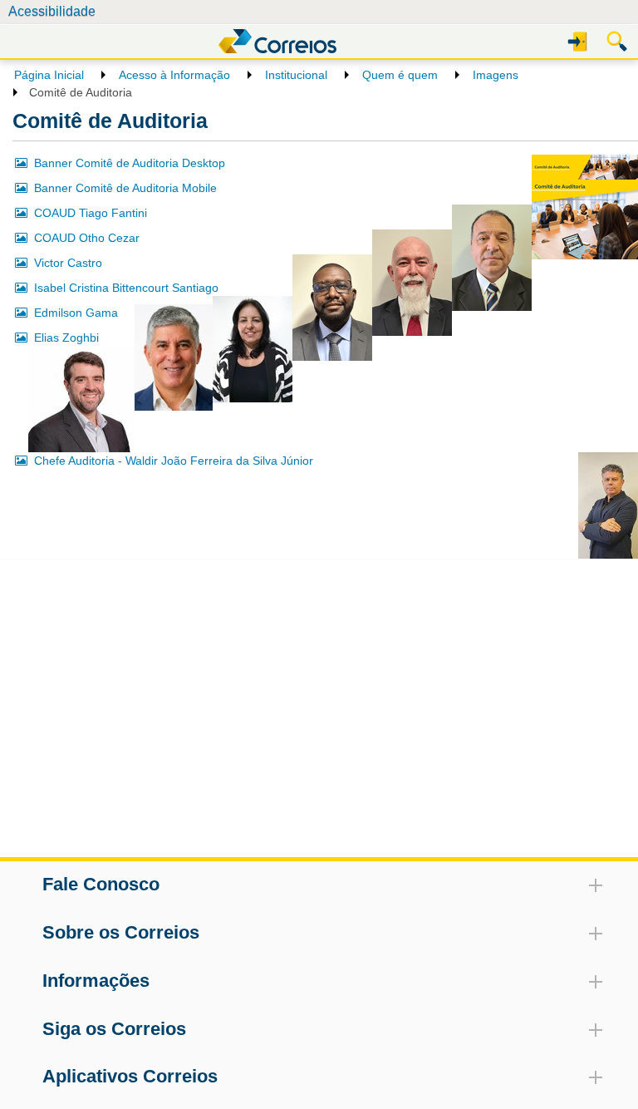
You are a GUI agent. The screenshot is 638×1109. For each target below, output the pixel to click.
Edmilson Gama (76, 312)
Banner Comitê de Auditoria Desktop (129, 163)
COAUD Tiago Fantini (90, 212)
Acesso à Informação (174, 74)
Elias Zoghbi (66, 337)
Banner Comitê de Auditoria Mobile (125, 188)
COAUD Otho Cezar (87, 237)
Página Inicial (49, 74)
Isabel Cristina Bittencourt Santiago (126, 287)
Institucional (296, 74)
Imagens (495, 74)
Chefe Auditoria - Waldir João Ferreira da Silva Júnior (173, 460)
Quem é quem (400, 74)
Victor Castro (68, 262)
